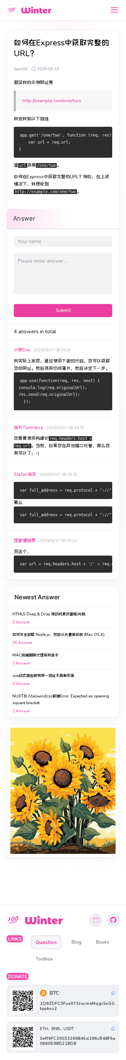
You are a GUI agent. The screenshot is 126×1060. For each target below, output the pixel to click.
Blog (76, 942)
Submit (63, 310)
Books (102, 942)
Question (46, 942)
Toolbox (44, 959)
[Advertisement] (63, 791)
